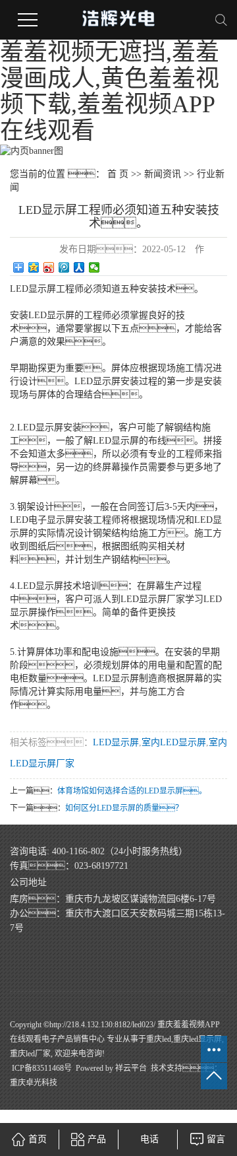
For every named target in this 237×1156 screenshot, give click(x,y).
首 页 (117, 174)
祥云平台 (131, 1068)
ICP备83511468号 (42, 1068)
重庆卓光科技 (33, 1082)
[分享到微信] (94, 267)
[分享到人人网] (79, 267)
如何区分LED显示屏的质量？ (124, 808)
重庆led (158, 1039)
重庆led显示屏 (197, 1039)
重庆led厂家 (30, 1053)
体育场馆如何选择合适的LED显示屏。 (132, 791)
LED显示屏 (116, 742)
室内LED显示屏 (174, 742)
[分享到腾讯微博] (64, 267)
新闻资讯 (162, 174)
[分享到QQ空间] (34, 267)
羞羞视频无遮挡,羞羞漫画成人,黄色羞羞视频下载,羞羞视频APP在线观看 (109, 91)
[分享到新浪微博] (49, 267)
